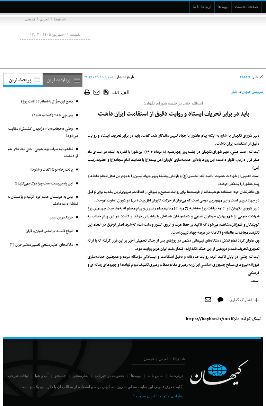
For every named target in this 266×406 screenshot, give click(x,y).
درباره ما (176, 375)
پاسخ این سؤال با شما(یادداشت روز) (47, 101)
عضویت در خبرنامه (110, 375)
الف (115, 92)
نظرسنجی (80, 375)
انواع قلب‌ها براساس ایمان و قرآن (49, 231)
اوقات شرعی (18, 375)
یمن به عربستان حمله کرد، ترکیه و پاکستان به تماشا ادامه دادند (43, 200)
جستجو (60, 375)
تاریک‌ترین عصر (61, 217)
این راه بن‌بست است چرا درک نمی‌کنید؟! (44, 183)
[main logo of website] (217, 41)
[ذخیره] (106, 91)
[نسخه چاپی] (87, 92)
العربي (44, 19)
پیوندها (136, 375)
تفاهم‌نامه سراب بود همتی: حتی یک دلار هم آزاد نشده (43, 153)
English (60, 19)
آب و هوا (41, 375)
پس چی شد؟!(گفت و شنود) (52, 115)
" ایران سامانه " (145, 396)
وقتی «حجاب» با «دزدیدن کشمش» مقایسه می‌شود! (43, 132)
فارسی (30, 19)
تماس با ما (155, 375)
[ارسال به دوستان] (97, 92)
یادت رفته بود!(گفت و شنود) (51, 169)
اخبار (235, 92)
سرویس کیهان (252, 92)
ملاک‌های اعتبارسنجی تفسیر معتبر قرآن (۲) (41, 245)
